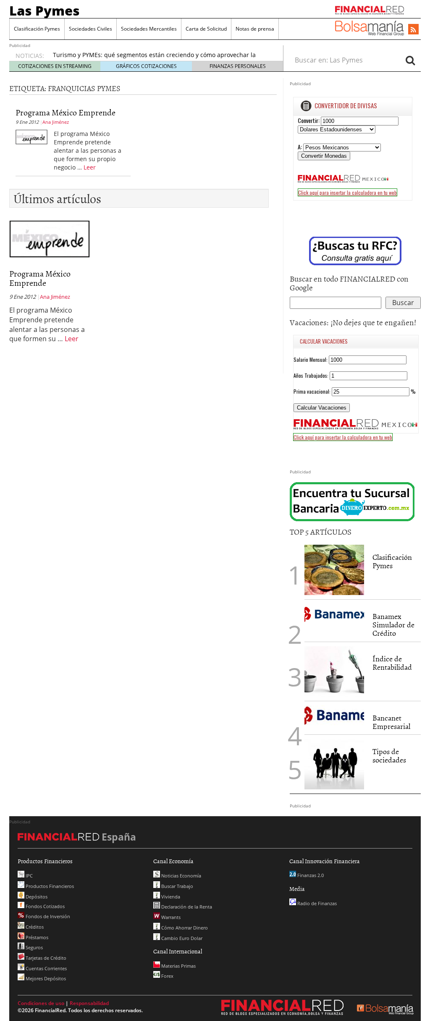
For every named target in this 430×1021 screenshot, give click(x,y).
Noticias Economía (180, 875)
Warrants (170, 917)
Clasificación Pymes (37, 28)
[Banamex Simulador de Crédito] (334, 614)
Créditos (34, 927)
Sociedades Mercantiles (149, 28)
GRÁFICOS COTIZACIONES (146, 66)
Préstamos (36, 937)
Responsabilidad (89, 1003)
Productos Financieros (49, 886)
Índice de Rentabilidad (392, 663)
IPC (28, 875)
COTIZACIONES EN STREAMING (55, 66)
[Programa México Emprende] (31, 136)
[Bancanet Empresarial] (334, 715)
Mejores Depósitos (45, 978)
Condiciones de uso (41, 1003)
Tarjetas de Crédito (45, 958)
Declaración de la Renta (186, 906)
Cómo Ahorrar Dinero (184, 927)
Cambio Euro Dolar (181, 938)
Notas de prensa (255, 28)
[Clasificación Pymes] (334, 570)
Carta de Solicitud (206, 28)
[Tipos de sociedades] (334, 764)
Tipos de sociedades (389, 755)
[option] (159, 59)
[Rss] (413, 29)
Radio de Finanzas (316, 903)
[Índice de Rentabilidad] (334, 671)
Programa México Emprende (65, 112)
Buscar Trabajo (176, 886)
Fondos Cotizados (44, 906)
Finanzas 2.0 (310, 875)
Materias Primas (178, 966)
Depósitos (35, 896)
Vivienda (170, 896)
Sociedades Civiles (90, 28)
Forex (166, 976)
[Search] (410, 60)
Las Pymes (44, 10)
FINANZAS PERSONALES (238, 66)
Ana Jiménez (55, 122)
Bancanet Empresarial (391, 722)
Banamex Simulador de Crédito (393, 625)
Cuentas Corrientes (45, 968)
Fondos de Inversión (47, 916)
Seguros (33, 947)
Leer (90, 167)
